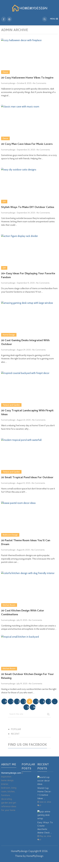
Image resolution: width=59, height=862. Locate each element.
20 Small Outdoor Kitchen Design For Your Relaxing (27, 676)
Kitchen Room (9, 605)
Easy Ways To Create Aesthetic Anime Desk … (45, 828)
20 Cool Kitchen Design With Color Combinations (22, 613)
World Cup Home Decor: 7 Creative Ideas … (44, 793)
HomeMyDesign (34, 856)
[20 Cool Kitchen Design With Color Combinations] (29, 589)
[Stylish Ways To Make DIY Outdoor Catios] (29, 185)
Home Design (9, 334)
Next (34, 707)
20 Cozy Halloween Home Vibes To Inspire (27, 78)
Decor (5, 72)
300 (28, 707)
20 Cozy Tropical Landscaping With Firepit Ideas (27, 413)
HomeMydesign (19, 851)
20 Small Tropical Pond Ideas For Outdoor (27, 478)
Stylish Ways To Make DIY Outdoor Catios (27, 208)
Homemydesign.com (11, 773)
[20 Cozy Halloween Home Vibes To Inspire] (29, 56)
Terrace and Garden (11, 405)
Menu (52, 19)
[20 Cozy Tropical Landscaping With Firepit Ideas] (29, 389)
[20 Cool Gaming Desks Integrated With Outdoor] (29, 319)
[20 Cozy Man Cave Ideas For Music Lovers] (29, 122)
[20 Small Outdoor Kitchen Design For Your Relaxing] (29, 652)
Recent (15, 734)
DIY (4, 201)
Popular (16, 729)
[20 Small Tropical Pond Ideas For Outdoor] (29, 456)
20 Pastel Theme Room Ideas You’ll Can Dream (25, 543)
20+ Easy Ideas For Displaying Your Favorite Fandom (28, 276)
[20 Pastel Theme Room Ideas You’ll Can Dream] (29, 519)
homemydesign (8, 83)
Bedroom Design (10, 534)
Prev (6, 701)
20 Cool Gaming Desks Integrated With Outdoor (25, 342)
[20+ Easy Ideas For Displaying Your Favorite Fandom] (29, 252)
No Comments (39, 83)
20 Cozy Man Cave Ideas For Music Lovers (27, 144)
